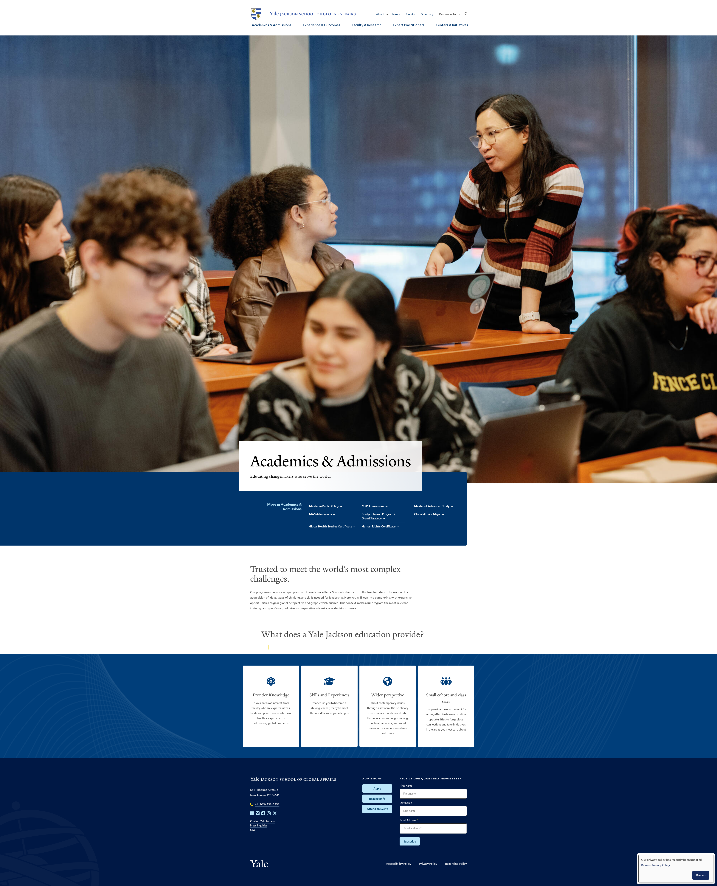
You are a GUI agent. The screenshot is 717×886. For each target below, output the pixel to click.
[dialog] (676, 868)
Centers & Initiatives (452, 25)
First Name (406, 785)
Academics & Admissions (271, 25)
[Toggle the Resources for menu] (459, 14)
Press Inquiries (258, 825)
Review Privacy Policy (655, 865)
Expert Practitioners (408, 25)
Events (410, 14)
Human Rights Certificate (378, 526)
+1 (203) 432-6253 (267, 804)
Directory (427, 14)
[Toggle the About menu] (387, 14)
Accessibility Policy (398, 863)
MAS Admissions (320, 514)
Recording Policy (456, 863)
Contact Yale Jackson (262, 821)
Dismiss (701, 875)
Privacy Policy (428, 863)
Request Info (377, 799)
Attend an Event (377, 809)
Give (252, 830)
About (380, 14)
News (396, 14)
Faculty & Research (366, 25)
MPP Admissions (373, 506)
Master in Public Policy (324, 506)
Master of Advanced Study (431, 506)
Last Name (406, 802)
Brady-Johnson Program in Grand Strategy (379, 516)
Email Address (409, 820)
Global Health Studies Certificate (330, 526)
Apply (377, 788)
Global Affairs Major (427, 514)
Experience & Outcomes (321, 25)
